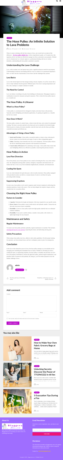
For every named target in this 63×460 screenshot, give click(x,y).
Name (8, 312)
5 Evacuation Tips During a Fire (46, 397)
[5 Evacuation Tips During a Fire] (17, 401)
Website (41, 312)
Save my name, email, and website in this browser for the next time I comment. (24, 318)
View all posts (19, 269)
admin (10, 48)
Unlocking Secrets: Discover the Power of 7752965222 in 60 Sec (44, 372)
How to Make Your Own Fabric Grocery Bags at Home (45, 345)
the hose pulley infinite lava (20, 55)
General (37, 339)
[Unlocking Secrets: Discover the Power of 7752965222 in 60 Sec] (17, 374)
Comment (8, 294)
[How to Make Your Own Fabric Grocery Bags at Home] (17, 348)
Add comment (26, 48)
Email (24, 312)
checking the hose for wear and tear (16, 229)
